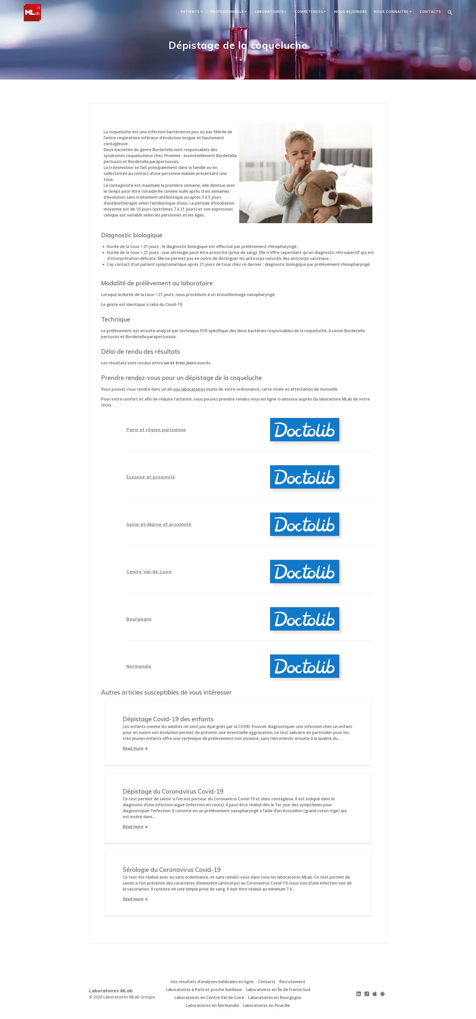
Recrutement (292, 981)
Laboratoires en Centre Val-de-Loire (209, 997)
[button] (449, 12)
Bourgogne (139, 618)
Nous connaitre (391, 11)
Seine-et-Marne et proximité (158, 524)
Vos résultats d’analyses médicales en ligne (212, 981)
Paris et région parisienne (156, 429)
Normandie (138, 666)
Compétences (309, 11)
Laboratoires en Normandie (212, 1005)
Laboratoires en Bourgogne (274, 997)
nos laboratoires (189, 389)
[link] (358, 993)
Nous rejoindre (350, 11)
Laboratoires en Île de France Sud (278, 989)
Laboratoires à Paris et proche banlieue (204, 989)
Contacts (430, 11)
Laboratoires (269, 11)
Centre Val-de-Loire (149, 571)
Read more (133, 748)
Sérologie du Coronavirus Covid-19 (172, 869)
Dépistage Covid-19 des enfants (168, 719)
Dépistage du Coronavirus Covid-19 (173, 791)
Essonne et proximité (150, 477)
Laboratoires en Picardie (266, 1005)
